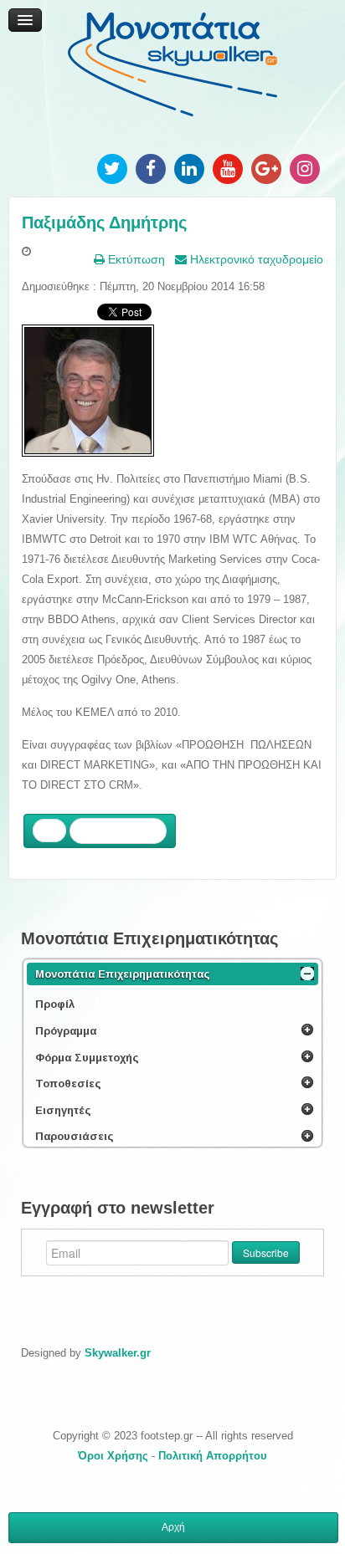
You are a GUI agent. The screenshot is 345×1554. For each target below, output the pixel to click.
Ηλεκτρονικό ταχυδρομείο (255, 259)
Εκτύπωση (135, 259)
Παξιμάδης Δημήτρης (104, 222)
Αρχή (173, 1527)
